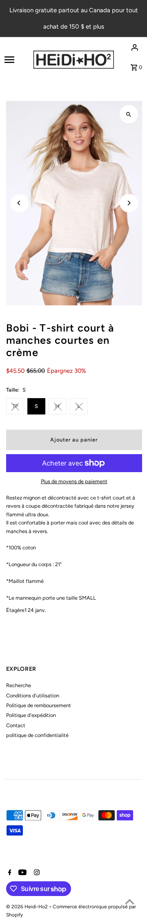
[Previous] (19, 203)
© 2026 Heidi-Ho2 (27, 907)
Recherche (18, 685)
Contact (15, 725)
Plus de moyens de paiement (74, 481)
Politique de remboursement (38, 705)
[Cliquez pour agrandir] (129, 114)
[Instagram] (36, 873)
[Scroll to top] (129, 901)
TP (15, 406)
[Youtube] (21, 873)
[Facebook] (8, 873)
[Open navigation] (15, 59)
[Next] (129, 203)
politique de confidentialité (37, 735)
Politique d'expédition (31, 715)
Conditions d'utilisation (32, 695)
